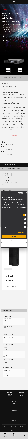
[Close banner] (26, 192)
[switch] (25, 219)
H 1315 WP (9, 276)
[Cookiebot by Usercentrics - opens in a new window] (17, 193)
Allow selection (14, 240)
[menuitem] (14, 430)
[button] (3, 294)
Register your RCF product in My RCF (22, 394)
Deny (14, 245)
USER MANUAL (7, 319)
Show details (21, 232)
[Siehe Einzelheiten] (14, 256)
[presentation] (1, 70)
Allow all (14, 236)
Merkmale (4, 77)
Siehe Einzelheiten (9, 286)
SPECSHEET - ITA (7, 352)
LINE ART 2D (6, 370)
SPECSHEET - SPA (8, 359)
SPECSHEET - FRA (8, 344)
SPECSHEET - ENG (8, 337)
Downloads (22, 77)
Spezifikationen (13, 77)
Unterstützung (11, 40)
